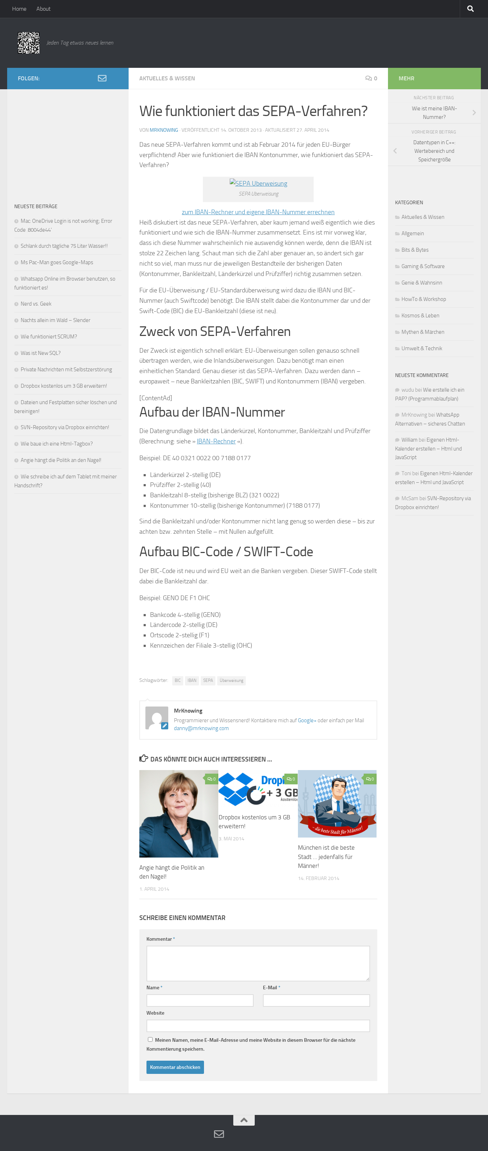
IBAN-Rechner (216, 441)
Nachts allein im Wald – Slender (55, 320)
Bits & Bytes (415, 250)
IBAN (192, 680)
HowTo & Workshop (424, 299)
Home (19, 8)
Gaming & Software (423, 266)
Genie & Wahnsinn (422, 283)
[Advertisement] (67, 141)
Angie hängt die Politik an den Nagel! (61, 460)
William (410, 440)
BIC (178, 680)
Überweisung (231, 680)
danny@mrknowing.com (201, 728)
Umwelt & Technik (422, 348)
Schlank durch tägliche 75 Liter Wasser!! (64, 246)
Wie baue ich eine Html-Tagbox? (57, 444)
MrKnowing (164, 130)
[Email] (102, 78)
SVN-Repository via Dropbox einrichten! (65, 427)
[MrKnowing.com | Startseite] (28, 43)
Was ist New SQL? (41, 353)
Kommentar (160, 939)
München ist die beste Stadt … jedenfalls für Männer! (326, 856)
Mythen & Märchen (423, 332)
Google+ (307, 720)
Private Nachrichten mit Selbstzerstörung (66, 369)
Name (154, 988)
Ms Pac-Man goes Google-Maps (57, 262)
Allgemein (413, 233)
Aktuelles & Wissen (167, 78)
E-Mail (271, 988)
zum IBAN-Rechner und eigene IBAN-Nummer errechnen (258, 212)
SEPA (208, 680)
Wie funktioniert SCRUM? (49, 336)
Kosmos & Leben (420, 315)
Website (155, 1013)
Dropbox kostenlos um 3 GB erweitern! (64, 386)
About (43, 8)
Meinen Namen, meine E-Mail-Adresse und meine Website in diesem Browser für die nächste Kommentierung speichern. (250, 1044)
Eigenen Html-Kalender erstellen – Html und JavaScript (428, 449)
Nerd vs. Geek (36, 304)
